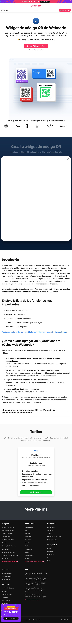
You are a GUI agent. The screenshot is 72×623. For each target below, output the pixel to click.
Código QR (4, 10)
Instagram (50, 554)
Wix (26, 530)
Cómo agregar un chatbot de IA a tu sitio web (36, 574)
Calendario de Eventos (9, 546)
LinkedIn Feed (6, 536)
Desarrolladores (52, 540)
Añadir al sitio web (36, 492)
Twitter (49, 561)
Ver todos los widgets (10, 561)
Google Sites (28, 549)
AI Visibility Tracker (8, 588)
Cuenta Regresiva (7, 533)
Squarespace (29, 527)
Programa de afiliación (54, 536)
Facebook (50, 551)
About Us (50, 530)
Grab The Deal (11, 618)
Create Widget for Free (36, 46)
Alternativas (5, 603)
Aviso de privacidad (35, 620)
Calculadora (5, 549)
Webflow (27, 533)
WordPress (28, 536)
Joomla (27, 558)
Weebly (27, 552)
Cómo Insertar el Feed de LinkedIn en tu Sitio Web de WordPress (35, 584)
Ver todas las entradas (32, 600)
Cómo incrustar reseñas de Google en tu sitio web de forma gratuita (35, 579)
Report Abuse (6, 579)
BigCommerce (29, 555)
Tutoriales (5, 597)
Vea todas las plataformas (34, 561)
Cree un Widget (65, 10)
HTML (26, 546)
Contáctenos (51, 527)
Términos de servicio (21, 620)
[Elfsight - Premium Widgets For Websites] (36, 5)
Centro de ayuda (7, 573)
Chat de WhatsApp (8, 540)
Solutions (5, 591)
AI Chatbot (5, 558)
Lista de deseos (7, 594)
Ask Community (7, 576)
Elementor (28, 540)
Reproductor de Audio (8, 552)
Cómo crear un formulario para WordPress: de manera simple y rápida (34, 590)
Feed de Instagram (8, 530)
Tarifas (49, 533)
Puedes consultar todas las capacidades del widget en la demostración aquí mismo (34, 332)
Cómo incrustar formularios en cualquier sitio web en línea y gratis (35, 596)
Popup (4, 543)
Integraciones (6, 600)
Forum (49, 548)
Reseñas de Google (8, 527)
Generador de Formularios (10, 555)
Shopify (27, 543)
